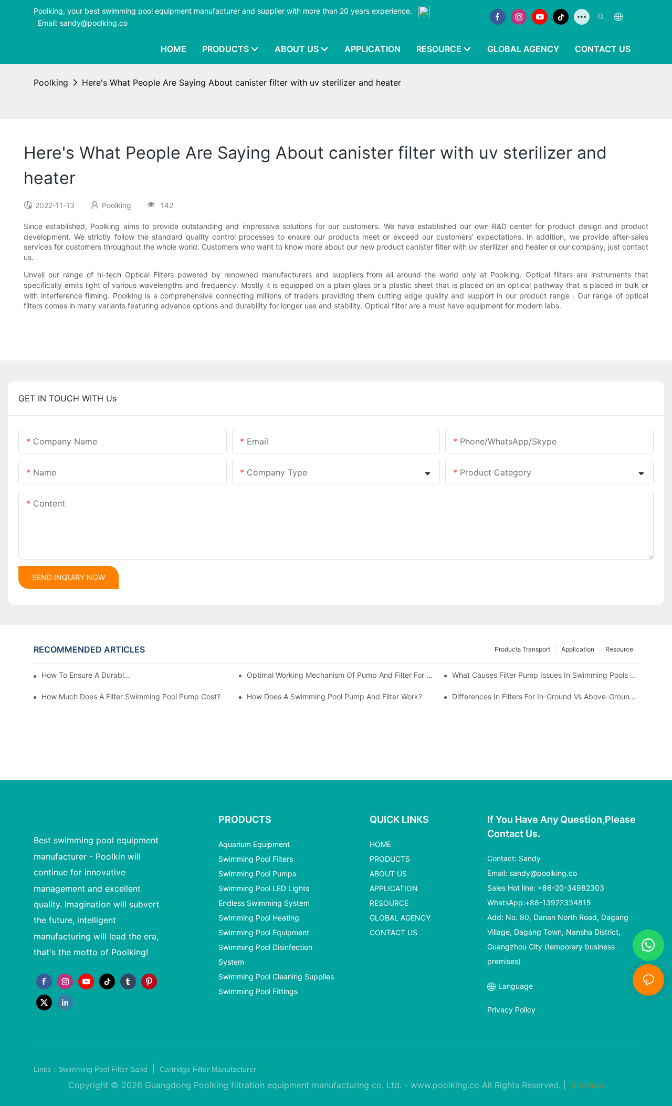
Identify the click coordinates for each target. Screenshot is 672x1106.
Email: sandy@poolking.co (83, 22)
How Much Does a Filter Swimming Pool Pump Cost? (130, 696)
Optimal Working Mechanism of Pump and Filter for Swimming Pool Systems (340, 674)
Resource (619, 649)
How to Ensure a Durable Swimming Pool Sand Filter (86, 674)
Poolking (51, 82)
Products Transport (522, 649)
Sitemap (586, 1085)
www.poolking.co (445, 1085)
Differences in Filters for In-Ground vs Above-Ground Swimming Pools (545, 696)
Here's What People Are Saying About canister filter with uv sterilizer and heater (241, 82)
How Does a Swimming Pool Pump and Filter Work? (334, 696)
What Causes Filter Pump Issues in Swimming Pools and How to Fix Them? (545, 674)
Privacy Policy (511, 1009)
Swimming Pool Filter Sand (104, 1069)
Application (577, 649)
